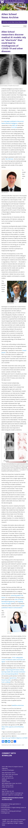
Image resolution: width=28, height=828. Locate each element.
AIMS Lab (14, 125)
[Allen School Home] (2, 1)
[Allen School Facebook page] (2, 762)
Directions (4, 780)
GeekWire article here (18, 705)
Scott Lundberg (5, 682)
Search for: (6, 26)
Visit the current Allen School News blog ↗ (14, 22)
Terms (3, 825)
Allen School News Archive (9, 15)
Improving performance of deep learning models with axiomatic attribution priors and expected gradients (13, 672)
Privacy (21, 823)
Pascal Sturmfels (6, 680)
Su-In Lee (14, 127)
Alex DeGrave (9, 159)
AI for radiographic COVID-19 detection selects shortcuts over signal (13, 659)
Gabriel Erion (13, 678)
